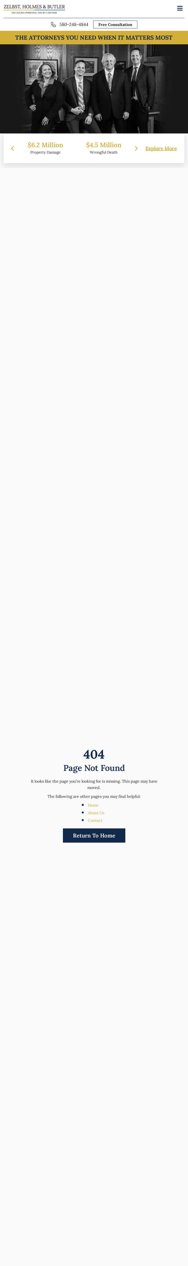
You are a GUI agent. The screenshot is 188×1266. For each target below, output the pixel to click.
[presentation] (12, 148)
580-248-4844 (73, 24)
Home (93, 805)
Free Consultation (115, 24)
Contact (95, 820)
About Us (96, 812)
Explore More (161, 148)
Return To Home (94, 835)
